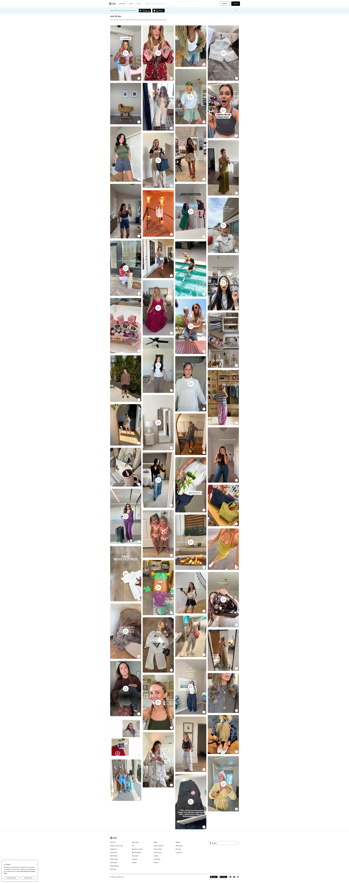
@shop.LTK (113, 849)
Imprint (156, 856)
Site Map (178, 849)
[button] (223, 843)
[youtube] (234, 877)
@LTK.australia (114, 866)
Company (135, 859)
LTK (133, 846)
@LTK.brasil (113, 862)
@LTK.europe (114, 859)
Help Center (179, 846)
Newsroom (135, 856)
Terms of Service (158, 846)
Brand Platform (136, 852)
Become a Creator (137, 849)
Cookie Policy (158, 852)
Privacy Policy (158, 849)
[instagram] (238, 877)
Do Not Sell (157, 859)
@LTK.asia (113, 869)
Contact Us (179, 852)
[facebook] (230, 877)
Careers (134, 862)
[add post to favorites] (138, 78)
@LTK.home (113, 852)
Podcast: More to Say (116, 846)
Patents (156, 862)
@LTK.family (113, 856)
